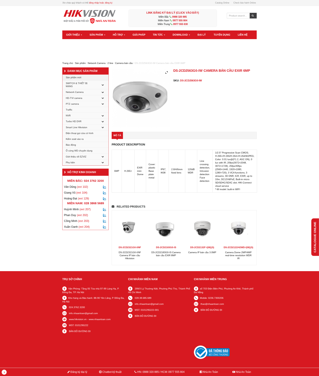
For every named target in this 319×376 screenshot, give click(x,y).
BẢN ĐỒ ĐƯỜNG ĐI (79, 331)
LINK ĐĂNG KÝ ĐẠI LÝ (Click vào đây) (172, 12)
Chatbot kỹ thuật (111, 372)
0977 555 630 (180, 24)
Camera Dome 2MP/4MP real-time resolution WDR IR (238, 255)
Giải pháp (139, 34)
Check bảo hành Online (244, 2)
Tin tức (158, 34)
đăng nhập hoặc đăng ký (100, 2)
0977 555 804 (180, 20)
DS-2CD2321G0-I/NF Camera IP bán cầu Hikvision (130, 255)
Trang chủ (67, 63)
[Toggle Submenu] (102, 84)
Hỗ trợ (118, 34)
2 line (110, 63)
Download (180, 34)
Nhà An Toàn (210, 372)
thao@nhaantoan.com (212, 304)
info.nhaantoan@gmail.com (83, 313)
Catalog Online (222, 2)
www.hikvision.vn (77, 319)
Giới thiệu (73, 34)
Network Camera (97, 63)
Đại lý (202, 34)
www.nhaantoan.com (100, 319)
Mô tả (117, 135)
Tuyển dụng (222, 34)
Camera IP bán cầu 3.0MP (202, 252)
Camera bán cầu (124, 63)
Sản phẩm (97, 34)
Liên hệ (243, 34)
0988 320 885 (179, 16)
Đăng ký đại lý (78, 372)
